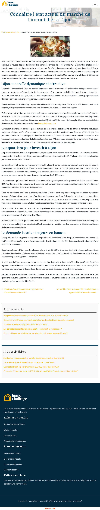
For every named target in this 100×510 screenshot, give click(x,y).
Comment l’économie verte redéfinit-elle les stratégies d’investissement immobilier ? (41, 371)
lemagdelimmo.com (47, 123)
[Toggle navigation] (95, 4)
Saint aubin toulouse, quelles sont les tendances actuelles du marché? (34, 358)
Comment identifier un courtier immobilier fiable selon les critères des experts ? (39, 320)
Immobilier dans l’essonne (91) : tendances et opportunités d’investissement (76, 291)
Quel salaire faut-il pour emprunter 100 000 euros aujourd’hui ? (31, 366)
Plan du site (50, 508)
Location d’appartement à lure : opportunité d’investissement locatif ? (23, 291)
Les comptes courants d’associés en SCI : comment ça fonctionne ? (33, 328)
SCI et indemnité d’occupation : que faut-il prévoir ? (26, 324)
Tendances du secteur (12, 32)
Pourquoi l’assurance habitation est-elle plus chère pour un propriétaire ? (35, 333)
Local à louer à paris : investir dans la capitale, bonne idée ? (29, 362)
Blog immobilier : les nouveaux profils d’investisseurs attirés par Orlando (36, 315)
